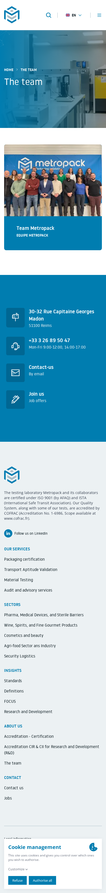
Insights (13, 670)
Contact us (13, 787)
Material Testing (18, 579)
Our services (17, 549)
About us (13, 726)
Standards (13, 680)
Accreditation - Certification (29, 736)
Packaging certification (24, 559)
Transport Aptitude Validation (30, 569)
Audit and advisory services (28, 590)
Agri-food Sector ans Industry (30, 645)
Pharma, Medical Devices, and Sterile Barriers (44, 614)
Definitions (14, 690)
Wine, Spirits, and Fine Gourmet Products (40, 625)
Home (8, 69)
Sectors (12, 604)
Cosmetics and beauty (23, 635)
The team (12, 763)
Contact (12, 777)
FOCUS (10, 701)
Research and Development (28, 711)
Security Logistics (19, 655)
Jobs (8, 798)
